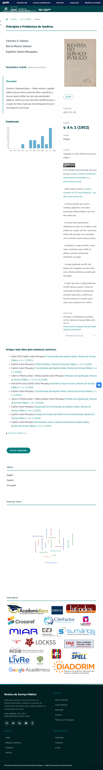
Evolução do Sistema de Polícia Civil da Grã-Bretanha (59, 414)
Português (11, 485)
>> (25, 433)
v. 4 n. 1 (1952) (25, 19)
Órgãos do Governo (93, 3)
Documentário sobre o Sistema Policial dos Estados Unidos (62, 422)
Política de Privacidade (64, 720)
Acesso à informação (41, 3)
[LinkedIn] (19, 723)
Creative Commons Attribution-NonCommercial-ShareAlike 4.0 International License (79, 178)
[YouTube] (26, 723)
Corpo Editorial (61, 705)
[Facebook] (32, 723)
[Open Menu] (6, 9)
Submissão (59, 710)
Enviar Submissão (18, 450)
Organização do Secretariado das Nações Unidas (57, 406)
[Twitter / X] (13, 723)
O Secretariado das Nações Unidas (61, 356)
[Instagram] (6, 723)
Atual (8, 738)
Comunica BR (22, 3)
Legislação (74, 3)
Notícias (9, 753)
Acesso (58, 748)
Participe (60, 3)
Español (10, 480)
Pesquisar (9, 748)
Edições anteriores (13, 743)
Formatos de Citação (74, 335)
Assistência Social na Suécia (63, 383)
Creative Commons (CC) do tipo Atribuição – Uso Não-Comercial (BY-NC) (79, 193)
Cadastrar (59, 743)
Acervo (13, 19)
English (10, 475)
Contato (58, 715)
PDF (69, 97)
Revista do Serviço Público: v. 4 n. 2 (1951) (31, 426)
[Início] (7, 19)
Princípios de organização (77, 375)
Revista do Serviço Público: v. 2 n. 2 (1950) (72, 364)
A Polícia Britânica (42, 364)
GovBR (6, 2)
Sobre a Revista (61, 700)
